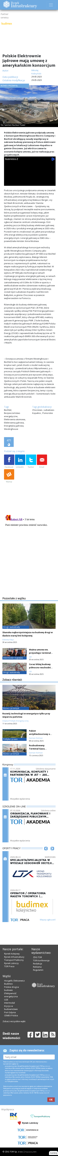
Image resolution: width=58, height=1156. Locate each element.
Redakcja (37, 963)
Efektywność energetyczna (11, 995)
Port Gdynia (10, 1012)
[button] (46, 853)
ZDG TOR (37, 957)
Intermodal (9, 1002)
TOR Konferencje (41, 960)
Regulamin (38, 969)
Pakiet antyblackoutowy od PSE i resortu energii (40, 734)
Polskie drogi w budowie (11, 989)
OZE (6, 999)
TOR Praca (9, 966)
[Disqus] (30, 554)
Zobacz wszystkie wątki (14, 1021)
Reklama (37, 966)
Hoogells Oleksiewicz (14, 980)
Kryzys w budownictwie (11, 1008)
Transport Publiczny (14, 960)
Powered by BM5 (30, 1152)
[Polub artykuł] (9, 462)
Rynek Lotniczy (11, 963)
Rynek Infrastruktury (14, 956)
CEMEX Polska (11, 1015)
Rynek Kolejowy (12, 953)
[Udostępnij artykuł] (20, 462)
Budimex (8, 983)
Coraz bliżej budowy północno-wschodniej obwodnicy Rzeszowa (41, 667)
